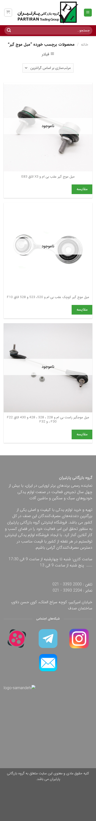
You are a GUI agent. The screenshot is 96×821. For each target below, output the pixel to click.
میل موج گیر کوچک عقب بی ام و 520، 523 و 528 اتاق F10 (48, 297)
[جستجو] (9, 30)
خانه (84, 44)
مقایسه (82, 189)
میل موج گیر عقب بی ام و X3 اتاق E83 (48, 177)
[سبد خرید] (8, 13)
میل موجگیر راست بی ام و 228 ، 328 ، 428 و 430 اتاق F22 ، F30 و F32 (48, 419)
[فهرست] (88, 13)
